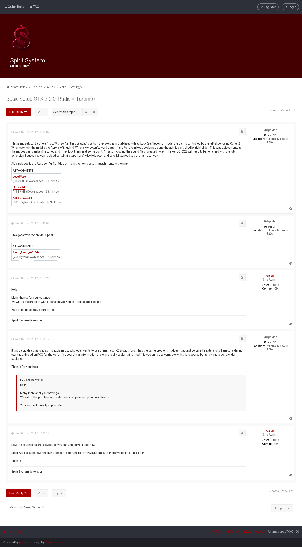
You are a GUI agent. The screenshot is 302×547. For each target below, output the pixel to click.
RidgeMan (270, 130)
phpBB (23, 542)
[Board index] (21, 37)
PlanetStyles (53, 542)
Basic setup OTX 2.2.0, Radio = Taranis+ (51, 99)
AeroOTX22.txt (22, 197)
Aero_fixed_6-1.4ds (26, 252)
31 (275, 135)
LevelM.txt (19, 176)
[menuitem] (34, 6)
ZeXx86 (270, 276)
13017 (275, 285)
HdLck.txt (19, 187)
